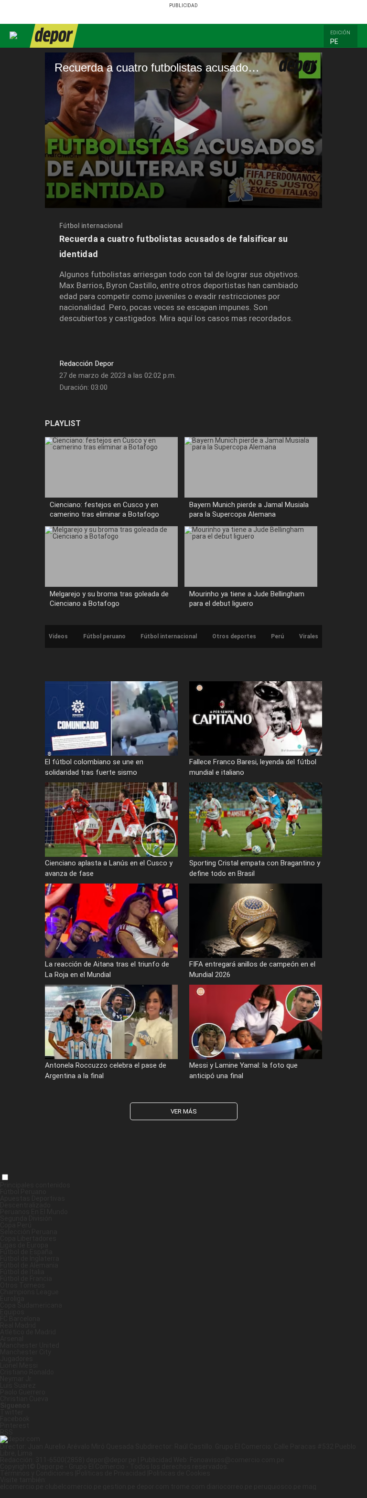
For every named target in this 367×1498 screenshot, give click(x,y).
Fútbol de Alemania (29, 1265)
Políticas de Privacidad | (112, 1473)
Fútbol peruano (104, 636)
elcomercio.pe (21, 1486)
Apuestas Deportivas (32, 1198)
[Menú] (14, 35)
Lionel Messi (19, 1365)
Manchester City (25, 1352)
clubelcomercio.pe (73, 1486)
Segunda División (26, 1218)
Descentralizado (25, 1205)
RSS (6, 1432)
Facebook (15, 1419)
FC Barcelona (20, 1318)
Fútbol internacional (91, 225)
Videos (58, 636)
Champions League (29, 1292)
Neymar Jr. (16, 1379)
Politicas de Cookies (179, 1473)
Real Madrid (18, 1325)
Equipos (12, 1312)
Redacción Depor (86, 363)
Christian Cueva (24, 1399)
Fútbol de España (26, 1252)
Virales (308, 636)
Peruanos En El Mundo (34, 1212)
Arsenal (11, 1338)
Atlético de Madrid (28, 1332)
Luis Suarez (18, 1385)
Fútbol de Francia (26, 1278)
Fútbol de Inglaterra (29, 1258)
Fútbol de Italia (22, 1272)
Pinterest (14, 1425)
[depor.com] (53, 35)
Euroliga (12, 1298)
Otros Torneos (22, 1285)
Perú (277, 636)
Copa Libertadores (28, 1238)
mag (309, 1486)
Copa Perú (16, 1225)
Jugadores (16, 1359)
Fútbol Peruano (23, 1192)
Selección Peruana (28, 1232)
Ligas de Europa (24, 1245)
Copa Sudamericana (31, 1305)
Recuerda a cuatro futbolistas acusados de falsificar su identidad (173, 246)
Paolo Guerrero (22, 1392)
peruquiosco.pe (277, 1486)
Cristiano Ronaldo (27, 1372)
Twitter (11, 1412)
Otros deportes (234, 636)
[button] (343, 41)
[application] (183, 130)
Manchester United (29, 1345)
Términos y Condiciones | (38, 1473)
